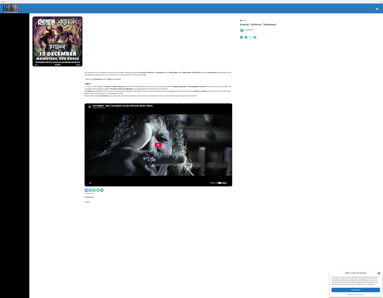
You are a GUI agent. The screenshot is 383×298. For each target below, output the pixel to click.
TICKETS (88, 84)
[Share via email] (254, 38)
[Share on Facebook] (241, 38)
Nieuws (87, 202)
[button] (379, 273)
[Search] (381, 2)
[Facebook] (86, 190)
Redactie (250, 30)
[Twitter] (90, 190)
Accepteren (355, 290)
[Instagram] (98, 190)
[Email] (102, 190)
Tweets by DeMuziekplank (11, 16)
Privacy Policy (359, 294)
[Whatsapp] (94, 190)
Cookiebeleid (350, 294)
